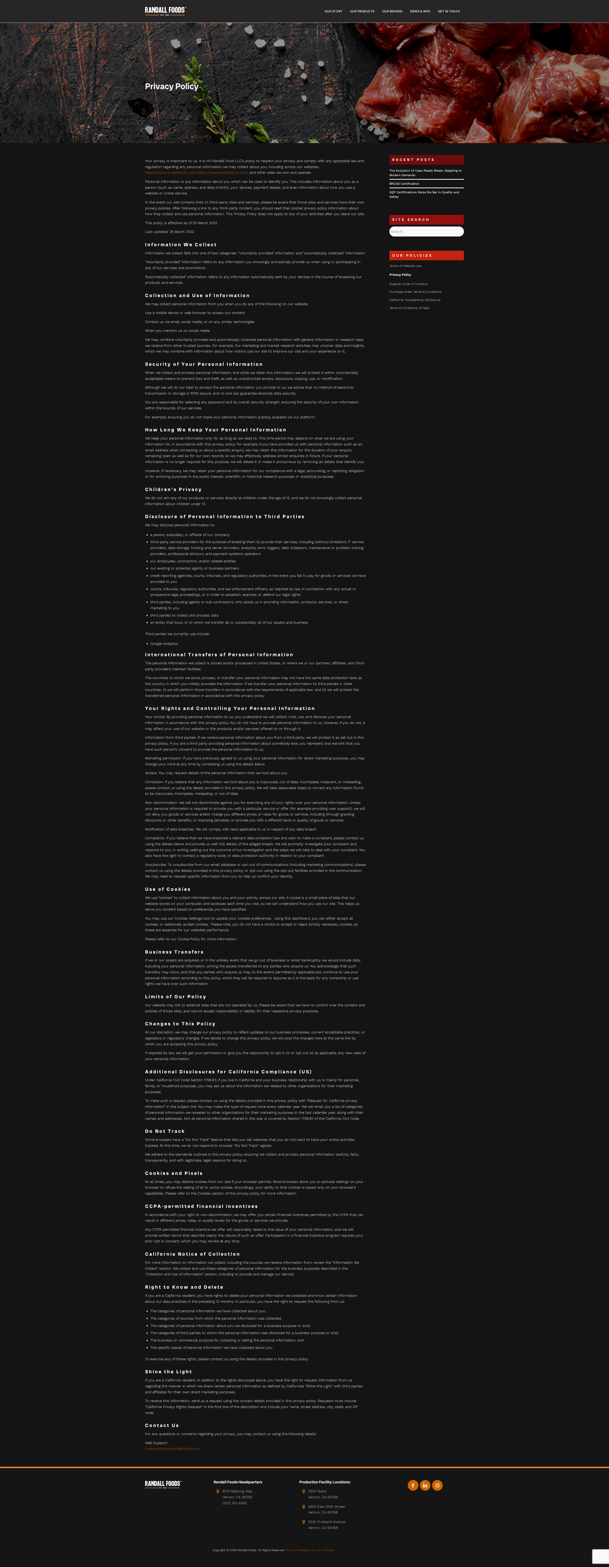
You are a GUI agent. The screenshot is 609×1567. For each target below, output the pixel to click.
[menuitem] (333, 11)
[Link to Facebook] (413, 1485)
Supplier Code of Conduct (408, 284)
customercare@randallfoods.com (173, 1448)
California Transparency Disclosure (414, 300)
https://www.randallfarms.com (222, 172)
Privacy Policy (400, 274)
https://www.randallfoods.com (170, 172)
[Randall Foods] (166, 11)
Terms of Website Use (405, 266)
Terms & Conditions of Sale (409, 308)
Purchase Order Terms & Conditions (415, 292)
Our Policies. (325, 1550)
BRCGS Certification (404, 183)
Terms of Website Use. (301, 1550)
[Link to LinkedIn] (425, 1485)
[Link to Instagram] (437, 1485)
